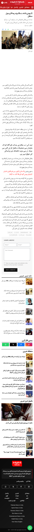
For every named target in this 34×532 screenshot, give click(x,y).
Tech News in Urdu (17, 513)
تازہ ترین (21, 7)
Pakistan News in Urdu (17, 505)
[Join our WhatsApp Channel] (29, 527)
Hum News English (17, 521)
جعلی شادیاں (10, 232)
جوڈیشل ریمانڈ (28, 235)
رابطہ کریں (28, 481)
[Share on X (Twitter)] (5, 29)
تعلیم (27, 498)
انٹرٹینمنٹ (7, 498)
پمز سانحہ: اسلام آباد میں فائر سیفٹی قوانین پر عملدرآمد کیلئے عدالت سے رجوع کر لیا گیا (14, 332)
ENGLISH (30, 3)
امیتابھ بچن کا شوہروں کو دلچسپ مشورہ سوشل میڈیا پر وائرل (13, 302)
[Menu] (32, 8)
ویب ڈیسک (30, 30)
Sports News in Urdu (17, 507)
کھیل (7, 496)
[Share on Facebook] (3, 29)
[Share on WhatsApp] (8, 29)
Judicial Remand (24, 232)
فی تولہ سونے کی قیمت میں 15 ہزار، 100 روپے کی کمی (13, 282)
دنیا (12, 7)
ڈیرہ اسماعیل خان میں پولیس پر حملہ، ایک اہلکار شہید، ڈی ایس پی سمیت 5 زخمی (14, 292)
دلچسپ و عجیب (11, 501)
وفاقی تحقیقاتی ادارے (13, 235)
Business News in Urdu (17, 510)
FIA (30, 232)
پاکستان (16, 7)
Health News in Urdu (17, 519)
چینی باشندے (21, 235)
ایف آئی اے (16, 232)
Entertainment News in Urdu (17, 516)
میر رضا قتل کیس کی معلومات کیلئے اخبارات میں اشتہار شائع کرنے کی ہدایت (13, 322)
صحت (17, 498)
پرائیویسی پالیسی (20, 481)
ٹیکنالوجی (22, 501)
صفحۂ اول (26, 7)
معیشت (17, 496)
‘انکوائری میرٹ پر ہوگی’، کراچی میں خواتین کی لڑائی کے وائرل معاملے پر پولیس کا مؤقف (14, 312)
